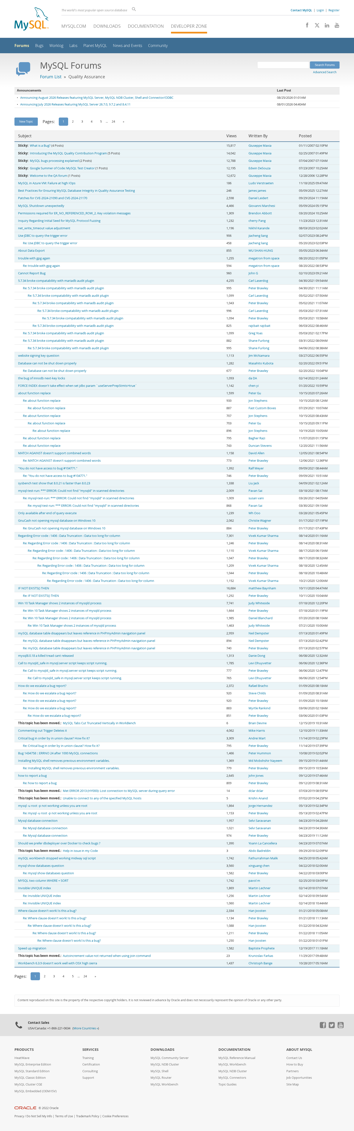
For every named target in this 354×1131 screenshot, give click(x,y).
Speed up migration (32, 948)
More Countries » (85, 1028)
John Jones (256, 776)
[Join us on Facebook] (305, 26)
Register (334, 10)
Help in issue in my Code (80, 851)
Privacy (19, 1116)
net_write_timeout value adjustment (44, 228)
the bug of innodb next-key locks (41, 378)
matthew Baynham (262, 588)
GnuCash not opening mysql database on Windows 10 (56, 521)
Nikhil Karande (259, 228)
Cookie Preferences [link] (115, 1116)
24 (113, 121)
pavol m (254, 881)
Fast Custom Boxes (262, 408)
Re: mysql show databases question (48, 873)
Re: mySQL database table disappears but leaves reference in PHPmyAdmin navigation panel (89, 641)
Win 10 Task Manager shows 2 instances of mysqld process (59, 603)
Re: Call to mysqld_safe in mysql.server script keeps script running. (70, 671)
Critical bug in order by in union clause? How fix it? (54, 738)
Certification (91, 1064)
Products (24, 1049)
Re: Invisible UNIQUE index (42, 896)
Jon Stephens (258, 401)
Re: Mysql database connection (45, 828)
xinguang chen (259, 866)
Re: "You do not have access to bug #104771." (55, 476)
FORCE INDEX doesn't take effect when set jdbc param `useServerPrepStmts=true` (77, 386)
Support (88, 1078)
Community (158, 45)
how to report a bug (32, 776)
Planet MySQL (95, 45)
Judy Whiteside (259, 603)
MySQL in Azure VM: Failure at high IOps (46, 183)
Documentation (146, 26)
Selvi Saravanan (260, 821)
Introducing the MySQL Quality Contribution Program (68, 153)
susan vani (256, 498)
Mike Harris (257, 731)
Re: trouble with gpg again (41, 266)
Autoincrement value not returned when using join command (107, 956)
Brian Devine (258, 723)
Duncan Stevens (260, 446)
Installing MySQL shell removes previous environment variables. (64, 761)
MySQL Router (161, 1078)
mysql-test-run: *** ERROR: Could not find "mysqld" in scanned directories (71, 491)
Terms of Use (64, 1116)
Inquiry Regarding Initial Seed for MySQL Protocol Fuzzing (59, 221)
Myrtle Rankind (259, 708)
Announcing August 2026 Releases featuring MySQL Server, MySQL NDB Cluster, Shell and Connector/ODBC (96, 98)
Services (90, 1049)
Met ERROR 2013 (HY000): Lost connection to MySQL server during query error (119, 791)
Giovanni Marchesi (262, 206)
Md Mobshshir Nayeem (265, 761)
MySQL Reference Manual (236, 1058)
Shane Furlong (259, 341)
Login (320, 10)
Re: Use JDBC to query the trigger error (50, 243)
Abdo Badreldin (260, 851)
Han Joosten (257, 911)
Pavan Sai (255, 491)
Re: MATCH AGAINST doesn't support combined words (62, 461)
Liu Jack (254, 483)
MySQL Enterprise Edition (32, 1064)
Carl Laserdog (258, 281)
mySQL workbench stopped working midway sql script (57, 858)
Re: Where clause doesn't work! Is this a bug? (54, 918)
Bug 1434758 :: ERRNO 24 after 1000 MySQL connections (58, 753)
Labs (73, 45)
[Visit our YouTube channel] (335, 26)
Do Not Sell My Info (39, 1116)
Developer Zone (189, 26)
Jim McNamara (259, 356)
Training (88, 1058)
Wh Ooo (254, 513)
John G (253, 273)
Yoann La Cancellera (263, 843)
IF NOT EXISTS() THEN (33, 588)
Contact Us (294, 1058)
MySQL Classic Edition (30, 1078)
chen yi (254, 386)
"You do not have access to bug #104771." (47, 468)
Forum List (50, 76)
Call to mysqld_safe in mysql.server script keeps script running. (62, 663)
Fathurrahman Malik (263, 858)
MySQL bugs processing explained (54, 161)
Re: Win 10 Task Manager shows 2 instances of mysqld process (67, 611)
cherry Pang (257, 221)
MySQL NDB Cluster (165, 1064)
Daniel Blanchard (261, 618)
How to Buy (294, 1064)
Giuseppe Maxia (260, 146)
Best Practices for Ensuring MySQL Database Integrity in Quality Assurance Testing (76, 191)
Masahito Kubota (261, 363)
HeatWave (21, 1058)
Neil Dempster (259, 633)
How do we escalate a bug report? (42, 686)
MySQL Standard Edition (32, 1071)
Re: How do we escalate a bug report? (49, 693)
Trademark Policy (87, 1116)
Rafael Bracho (258, 686)
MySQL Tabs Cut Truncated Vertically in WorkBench (99, 723)
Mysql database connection (38, 821)
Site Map (292, 1084)
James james (257, 191)
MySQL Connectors (232, 1078)
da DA (253, 378)
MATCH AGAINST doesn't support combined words (54, 453)
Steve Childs (257, 693)
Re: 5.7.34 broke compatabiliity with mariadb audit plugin (63, 288)
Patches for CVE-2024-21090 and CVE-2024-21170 (52, 198)
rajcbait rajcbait (259, 326)
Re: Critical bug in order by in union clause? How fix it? (61, 746)
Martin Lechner (259, 888)
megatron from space (264, 258)
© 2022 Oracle (49, 1108)
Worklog (56, 45)
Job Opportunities (299, 1078)
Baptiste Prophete (262, 948)
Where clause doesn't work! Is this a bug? (47, 911)
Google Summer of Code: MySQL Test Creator (62, 168)
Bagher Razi (257, 438)
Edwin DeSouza (259, 168)
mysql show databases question (41, 866)
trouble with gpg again (34, 258)
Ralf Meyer (256, 468)
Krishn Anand (258, 798)
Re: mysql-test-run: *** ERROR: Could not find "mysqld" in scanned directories (78, 498)
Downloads (107, 26)
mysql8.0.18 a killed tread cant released (46, 656)
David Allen (256, 453)
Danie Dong (257, 656)
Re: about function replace (41, 401)
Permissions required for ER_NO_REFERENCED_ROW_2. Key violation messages (74, 213)
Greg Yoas (255, 333)
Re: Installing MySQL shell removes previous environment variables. (71, 768)
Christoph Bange (260, 963)
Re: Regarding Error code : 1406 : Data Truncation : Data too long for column (76, 543)
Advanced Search (324, 72)
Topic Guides (227, 1084)
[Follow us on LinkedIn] (325, 26)
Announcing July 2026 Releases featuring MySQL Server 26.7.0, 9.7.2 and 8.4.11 (75, 104)
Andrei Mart (257, 738)
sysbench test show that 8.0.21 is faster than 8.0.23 (54, 483)
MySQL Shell (159, 1071)
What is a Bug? (40, 146)
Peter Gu (255, 393)
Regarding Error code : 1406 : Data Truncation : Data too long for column (69, 536)
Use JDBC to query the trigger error (42, 236)
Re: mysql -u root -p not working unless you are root (60, 813)
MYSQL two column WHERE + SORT (43, 881)
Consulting (90, 1071)
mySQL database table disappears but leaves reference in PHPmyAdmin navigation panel (81, 633)
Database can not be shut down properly (47, 363)
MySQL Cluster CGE (28, 1084)
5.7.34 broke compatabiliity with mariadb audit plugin (56, 281)
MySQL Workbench (164, 1084)
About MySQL (299, 1049)
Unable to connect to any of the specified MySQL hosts (102, 798)
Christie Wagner (260, 521)
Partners (292, 1071)
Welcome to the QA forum (48, 176)
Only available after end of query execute (47, 513)
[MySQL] (31, 19)
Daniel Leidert (258, 198)
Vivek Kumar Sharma (263, 536)
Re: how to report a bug (40, 783)
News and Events (127, 45)
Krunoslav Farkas (261, 956)
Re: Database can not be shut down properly (54, 371)
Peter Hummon (260, 753)
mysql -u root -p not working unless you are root (52, 806)
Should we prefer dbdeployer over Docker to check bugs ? (59, 843)
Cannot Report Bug (32, 273)
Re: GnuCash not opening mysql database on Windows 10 (64, 528)
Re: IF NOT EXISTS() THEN (41, 596)
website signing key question (38, 356)
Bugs (39, 45)
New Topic (26, 121)
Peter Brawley (258, 288)
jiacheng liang (258, 236)
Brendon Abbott (260, 213)
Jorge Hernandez (260, 806)
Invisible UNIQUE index (34, 888)
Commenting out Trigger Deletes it (42, 731)
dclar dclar (256, 791)
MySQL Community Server (170, 1058)
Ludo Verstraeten (261, 183)
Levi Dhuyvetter (260, 663)
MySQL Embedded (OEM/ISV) (35, 1091)
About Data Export (31, 251)
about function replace (34, 393)
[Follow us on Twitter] (331, 1027)
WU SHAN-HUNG (261, 251)
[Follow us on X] (315, 26)
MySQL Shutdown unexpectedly (41, 206)
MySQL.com (73, 26)
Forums (21, 45)
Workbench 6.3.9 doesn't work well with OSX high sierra (57, 963)
